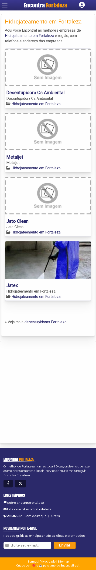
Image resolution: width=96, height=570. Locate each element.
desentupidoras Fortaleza (45, 322)
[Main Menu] (4, 5)
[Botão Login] (82, 5)
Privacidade (48, 561)
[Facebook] (8, 483)
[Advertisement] (48, 391)
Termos (32, 561)
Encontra (45, 5)
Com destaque (35, 516)
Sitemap (63, 561)
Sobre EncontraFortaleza (25, 502)
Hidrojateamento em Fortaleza (29, 35)
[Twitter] (20, 483)
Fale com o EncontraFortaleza (29, 509)
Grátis (55, 516)
